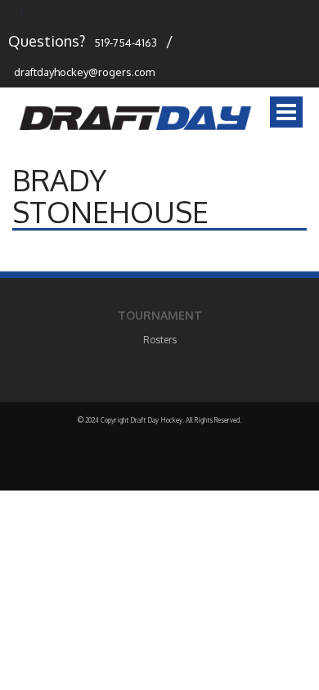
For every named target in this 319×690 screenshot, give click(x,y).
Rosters (160, 340)
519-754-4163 (125, 42)
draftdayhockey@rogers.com (84, 71)
